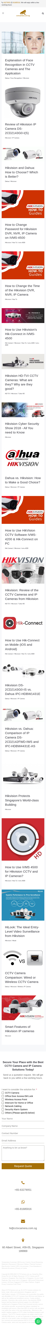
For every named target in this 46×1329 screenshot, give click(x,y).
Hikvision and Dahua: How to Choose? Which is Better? (21, 172)
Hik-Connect (9, 343)
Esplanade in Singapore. (31, 1316)
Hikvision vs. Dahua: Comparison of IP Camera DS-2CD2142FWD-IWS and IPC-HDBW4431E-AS (22, 737)
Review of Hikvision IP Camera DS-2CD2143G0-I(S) (20, 129)
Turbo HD (21, 393)
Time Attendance (35, 1266)
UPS (17, 1266)
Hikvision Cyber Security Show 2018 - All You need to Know (22, 428)
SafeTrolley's (6, 1294)
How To (14, 242)
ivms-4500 (21, 242)
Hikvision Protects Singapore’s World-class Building (22, 800)
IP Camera (15, 138)
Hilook (14, 940)
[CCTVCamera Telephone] (23, 1183)
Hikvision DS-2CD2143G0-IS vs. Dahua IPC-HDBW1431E (22, 690)
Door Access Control (8, 1266)
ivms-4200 (31, 343)
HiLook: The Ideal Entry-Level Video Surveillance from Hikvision (22, 931)
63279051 (7, 2)
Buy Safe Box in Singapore (25, 1278)
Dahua (7, 78)
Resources (12, 1264)
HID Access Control (23, 1262)
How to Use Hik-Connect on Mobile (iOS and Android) (22, 645)
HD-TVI (7, 393)
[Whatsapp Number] (23, 1202)
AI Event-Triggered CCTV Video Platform (21, 1282)
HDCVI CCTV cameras (31, 1320)
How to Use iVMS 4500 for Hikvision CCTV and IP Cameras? (21, 871)
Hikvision (26, 78)
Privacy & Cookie (21, 1268)
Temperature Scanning (9, 1262)
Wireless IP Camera (24, 986)
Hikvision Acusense (8, 1268)
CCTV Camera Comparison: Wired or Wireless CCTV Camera (21, 977)
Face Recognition (16, 78)
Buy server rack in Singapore (18, 1280)
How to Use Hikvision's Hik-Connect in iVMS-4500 (21, 334)
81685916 (16, 2)
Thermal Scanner (35, 1264)
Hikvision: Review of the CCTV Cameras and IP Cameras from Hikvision (22, 594)
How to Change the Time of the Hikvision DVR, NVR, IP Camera (22, 290)
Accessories (24, 1266)
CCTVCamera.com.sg (13, 1290)
